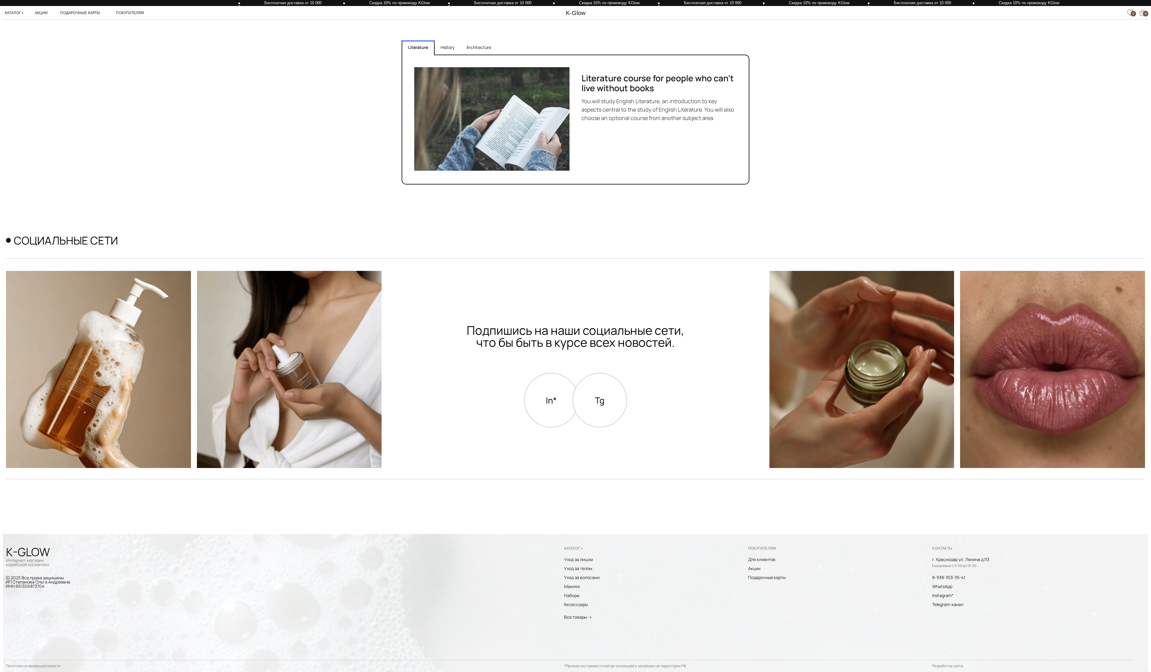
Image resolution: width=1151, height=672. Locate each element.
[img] (861, 369)
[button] (14, 12)
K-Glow (575, 13)
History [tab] (447, 47)
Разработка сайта (947, 665)
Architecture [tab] (478, 47)
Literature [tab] (418, 47)
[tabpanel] (575, 119)
